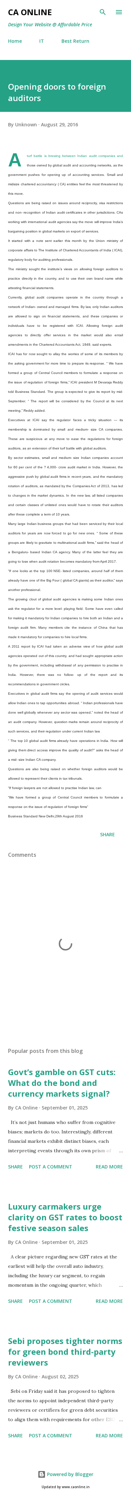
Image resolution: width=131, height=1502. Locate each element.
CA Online (30, 12)
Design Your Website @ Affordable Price (50, 24)
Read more (109, 1166)
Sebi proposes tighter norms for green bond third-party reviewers (65, 1351)
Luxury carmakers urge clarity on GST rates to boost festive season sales (65, 1217)
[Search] (103, 12)
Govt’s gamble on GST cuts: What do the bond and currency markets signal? (62, 1082)
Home (15, 41)
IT (41, 41)
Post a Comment (50, 1166)
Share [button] (107, 834)
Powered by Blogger (69, 1474)
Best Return (75, 41)
